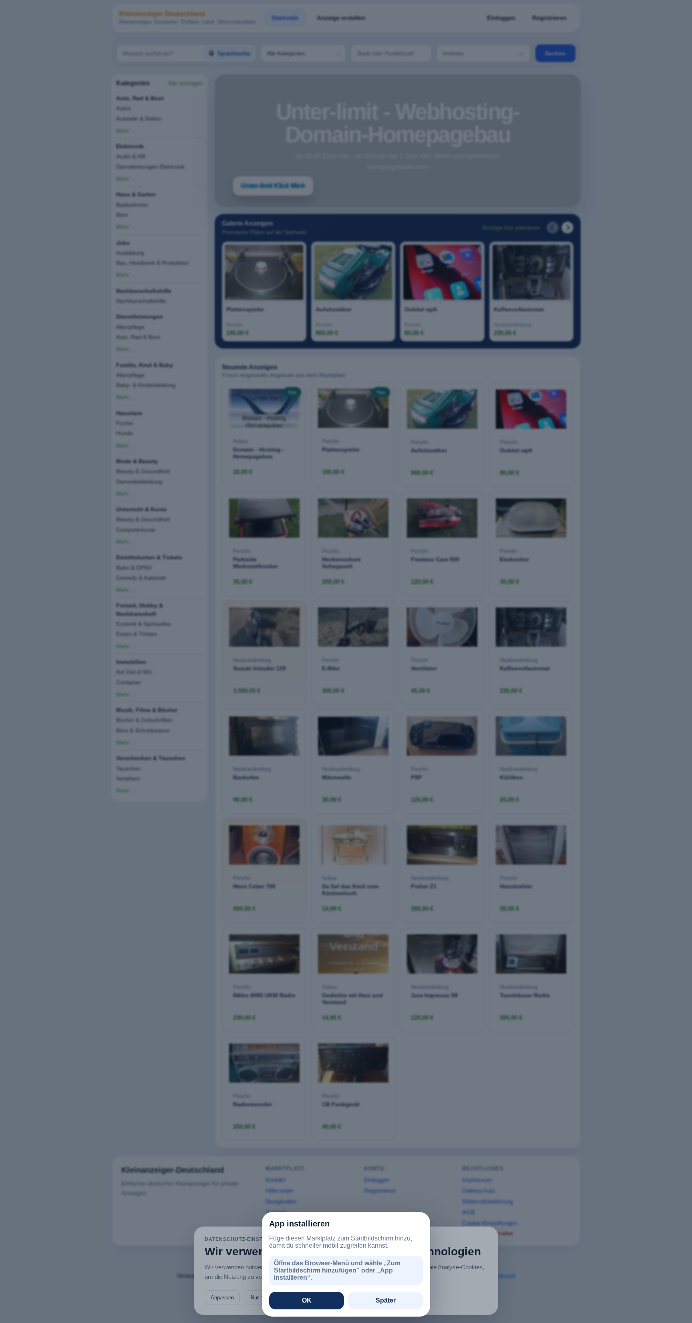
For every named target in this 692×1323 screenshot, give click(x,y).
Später (386, 1300)
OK (307, 1300)
